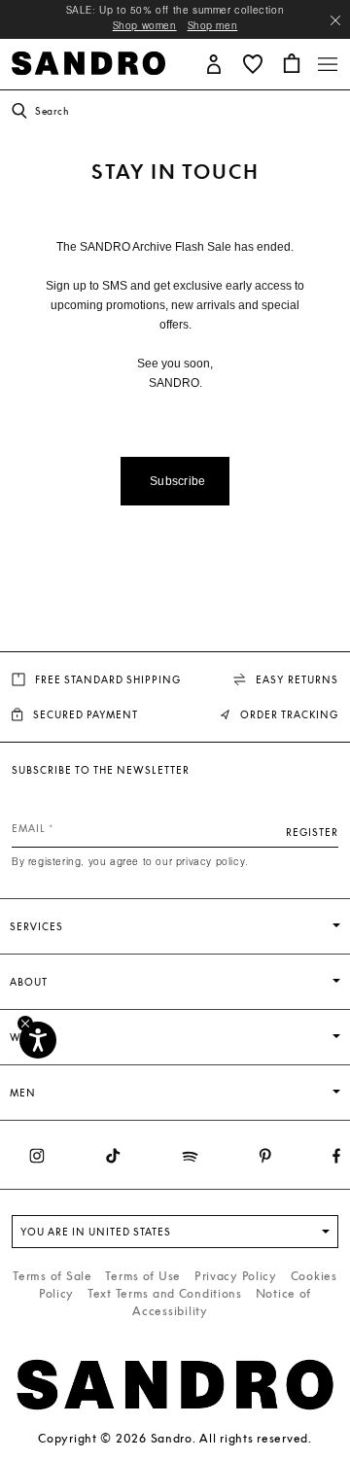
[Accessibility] (37, 1040)
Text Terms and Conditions (165, 1293)
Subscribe (178, 481)
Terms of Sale (52, 1276)
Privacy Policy (235, 1276)
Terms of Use (143, 1276)
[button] (214, 62)
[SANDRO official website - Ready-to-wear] (88, 61)
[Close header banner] (335, 20)
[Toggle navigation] (327, 64)
